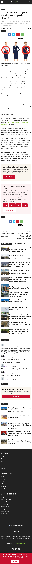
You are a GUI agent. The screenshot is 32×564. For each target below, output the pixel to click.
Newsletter (3, 459)
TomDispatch (4, 504)
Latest (2, 461)
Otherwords (9, 31)
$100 (24, 205)
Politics (2, 301)
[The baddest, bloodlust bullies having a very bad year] (5, 300)
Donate (3, 479)
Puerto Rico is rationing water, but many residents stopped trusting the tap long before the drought (20, 316)
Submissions (4, 486)
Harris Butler (11, 428)
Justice (2, 258)
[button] (30, 2)
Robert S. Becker (11, 411)
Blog (2, 463)
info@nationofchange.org (19, 543)
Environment (3, 250)
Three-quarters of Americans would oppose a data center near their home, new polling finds (20, 249)
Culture (2, 9)
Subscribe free (9, 177)
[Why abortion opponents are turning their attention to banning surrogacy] (5, 324)
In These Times (5, 516)
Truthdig (3, 509)
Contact (3, 488)
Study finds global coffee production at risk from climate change (7, 235)
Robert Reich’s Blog (6, 497)
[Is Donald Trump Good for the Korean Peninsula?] (5, 312)
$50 (18, 205)
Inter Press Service (5, 511)
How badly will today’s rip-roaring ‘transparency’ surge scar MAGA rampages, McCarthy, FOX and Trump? (24, 236)
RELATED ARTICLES (6, 243)
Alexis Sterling (11, 436)
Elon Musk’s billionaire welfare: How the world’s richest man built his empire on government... (19, 433)
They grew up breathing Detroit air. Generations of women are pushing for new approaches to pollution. (19, 271)
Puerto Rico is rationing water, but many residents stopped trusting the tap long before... (19, 441)
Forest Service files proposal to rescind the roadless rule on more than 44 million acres (19, 331)
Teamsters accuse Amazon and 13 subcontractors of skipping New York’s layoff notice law (19, 294)
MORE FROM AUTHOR (19, 243)
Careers (3, 481)
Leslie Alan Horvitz (12, 419)
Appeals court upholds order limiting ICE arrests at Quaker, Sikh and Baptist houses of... (19, 425)
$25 (12, 205)
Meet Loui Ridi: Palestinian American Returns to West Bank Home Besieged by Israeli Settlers (20, 279)
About (2, 477)
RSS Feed (3, 468)
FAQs (2, 484)
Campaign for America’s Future (8, 502)
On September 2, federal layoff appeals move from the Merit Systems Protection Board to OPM (19, 257)
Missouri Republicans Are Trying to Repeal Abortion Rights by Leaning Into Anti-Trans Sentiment (19, 264)
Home (2, 456)
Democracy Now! (5, 506)
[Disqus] (16, 362)
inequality (8, 217)
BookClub (3, 465)
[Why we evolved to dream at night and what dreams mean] (4, 417)
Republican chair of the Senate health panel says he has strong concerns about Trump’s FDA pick (19, 286)
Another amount (9, 210)
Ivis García (10, 445)
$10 (6, 205)
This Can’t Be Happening (7, 499)
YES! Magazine (4, 513)
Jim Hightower (5, 28)
